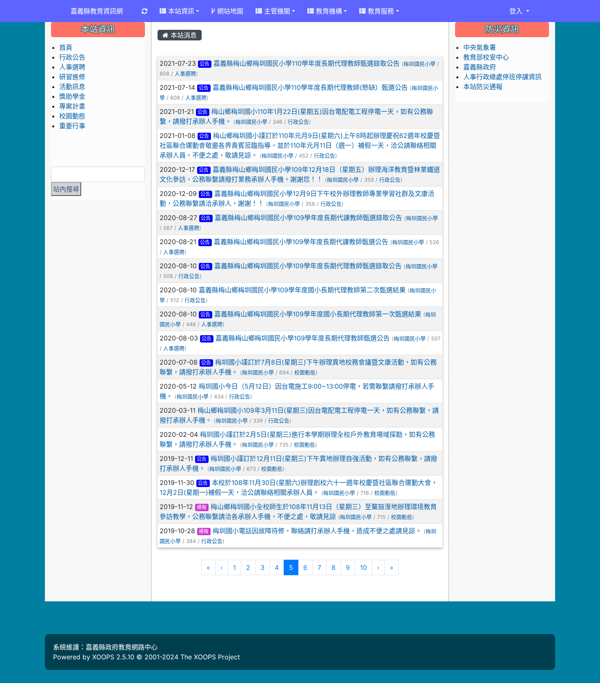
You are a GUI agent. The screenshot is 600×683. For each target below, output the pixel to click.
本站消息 (183, 35)
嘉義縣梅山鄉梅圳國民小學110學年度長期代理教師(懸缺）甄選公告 (310, 87)
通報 (202, 507)
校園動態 (305, 372)
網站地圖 (229, 11)
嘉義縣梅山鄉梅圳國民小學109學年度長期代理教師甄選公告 (303, 338)
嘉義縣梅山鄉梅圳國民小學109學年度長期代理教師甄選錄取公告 (308, 266)
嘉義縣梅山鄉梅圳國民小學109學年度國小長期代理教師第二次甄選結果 (302, 290)
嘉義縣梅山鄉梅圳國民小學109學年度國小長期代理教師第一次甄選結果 (317, 314)
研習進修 (72, 77)
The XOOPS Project (210, 657)
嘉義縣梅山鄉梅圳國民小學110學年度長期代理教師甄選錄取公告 (306, 63)
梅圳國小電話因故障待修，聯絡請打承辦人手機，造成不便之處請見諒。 (317, 531)
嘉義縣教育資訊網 (97, 11)
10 (363, 567)
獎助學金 (72, 96)
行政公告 (298, 122)
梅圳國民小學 (420, 64)
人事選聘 (185, 74)
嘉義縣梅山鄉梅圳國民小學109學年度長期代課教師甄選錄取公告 (308, 218)
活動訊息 (72, 86)
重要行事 (72, 126)
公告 (204, 64)
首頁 (65, 47)
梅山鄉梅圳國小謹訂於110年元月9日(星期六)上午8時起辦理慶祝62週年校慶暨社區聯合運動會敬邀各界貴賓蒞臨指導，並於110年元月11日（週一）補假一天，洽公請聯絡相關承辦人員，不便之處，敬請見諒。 (300, 145)
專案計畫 (72, 106)
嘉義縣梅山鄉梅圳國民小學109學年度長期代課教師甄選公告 (301, 242)
